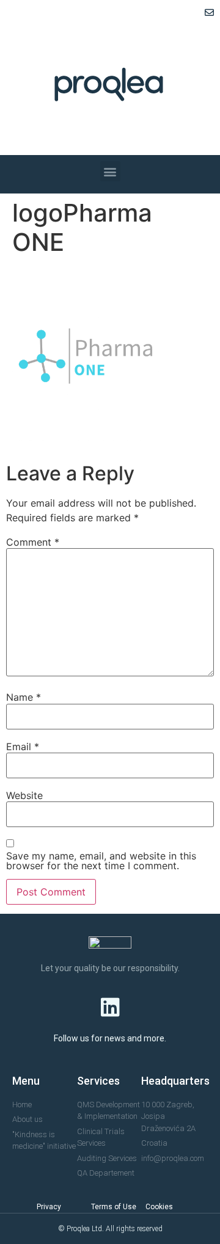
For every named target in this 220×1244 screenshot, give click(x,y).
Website (24, 795)
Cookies (159, 1206)
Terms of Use (113, 1206)
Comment (32, 542)
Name (23, 697)
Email (22, 746)
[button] (110, 171)
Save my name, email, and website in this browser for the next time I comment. (101, 860)
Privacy (49, 1206)
